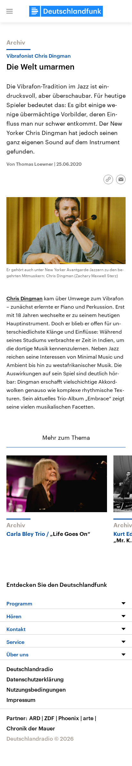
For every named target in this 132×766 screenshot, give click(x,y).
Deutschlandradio (29, 669)
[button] (9, 11)
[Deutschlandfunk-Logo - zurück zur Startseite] (66, 11)
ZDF (50, 718)
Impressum (21, 699)
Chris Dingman (24, 298)
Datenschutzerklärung (35, 679)
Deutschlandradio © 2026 (40, 738)
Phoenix (70, 718)
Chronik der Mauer (30, 728)
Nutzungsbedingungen (36, 689)
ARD (36, 718)
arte (89, 718)
